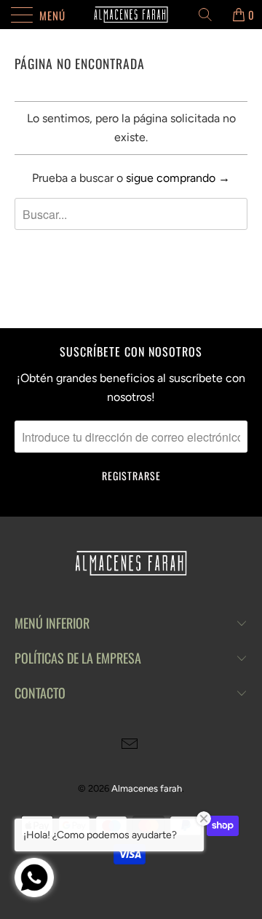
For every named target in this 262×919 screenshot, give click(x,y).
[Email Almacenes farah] (130, 745)
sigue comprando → (178, 178)
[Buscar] (210, 14)
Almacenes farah (146, 788)
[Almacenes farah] (131, 14)
